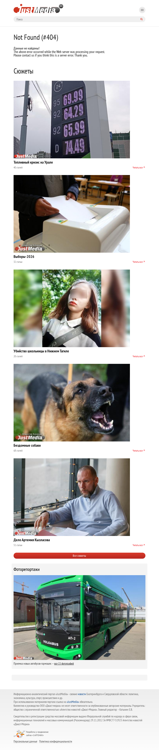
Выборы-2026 (24, 256)
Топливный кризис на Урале (33, 162)
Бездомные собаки (27, 445)
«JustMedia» (73, 702)
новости (82, 694)
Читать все (138, 167)
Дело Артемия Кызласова (32, 540)
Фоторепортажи (27, 569)
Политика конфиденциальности (55, 741)
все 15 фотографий (64, 663)
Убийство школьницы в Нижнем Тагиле (41, 351)
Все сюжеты (79, 556)
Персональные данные (25, 741)
